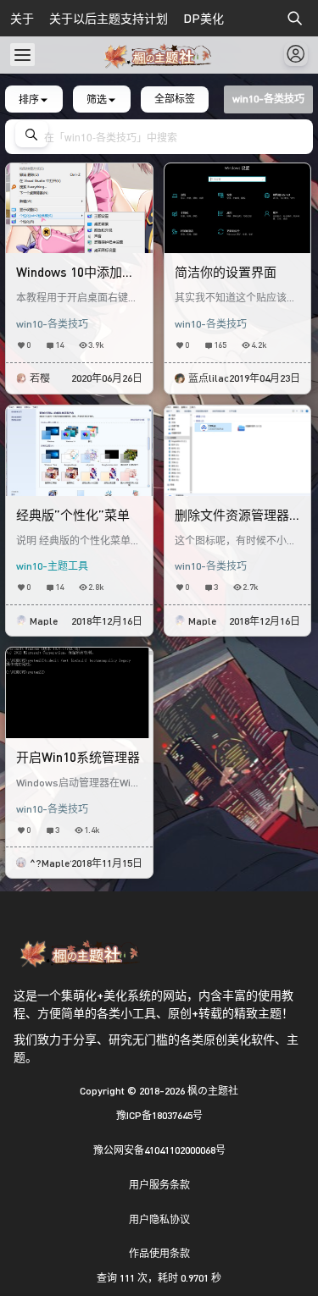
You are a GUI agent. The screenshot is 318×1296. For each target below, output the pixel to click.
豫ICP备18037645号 (159, 1115)
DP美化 (203, 18)
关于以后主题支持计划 (108, 18)
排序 (29, 98)
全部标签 (174, 98)
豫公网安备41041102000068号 (159, 1150)
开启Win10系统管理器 (78, 756)
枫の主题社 (211, 1090)
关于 (22, 18)
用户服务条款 (159, 1184)
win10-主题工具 (52, 566)
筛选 (96, 98)
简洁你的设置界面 (225, 271)
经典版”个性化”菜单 (73, 514)
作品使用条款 (159, 1253)
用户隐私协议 (159, 1219)
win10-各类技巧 (52, 323)
